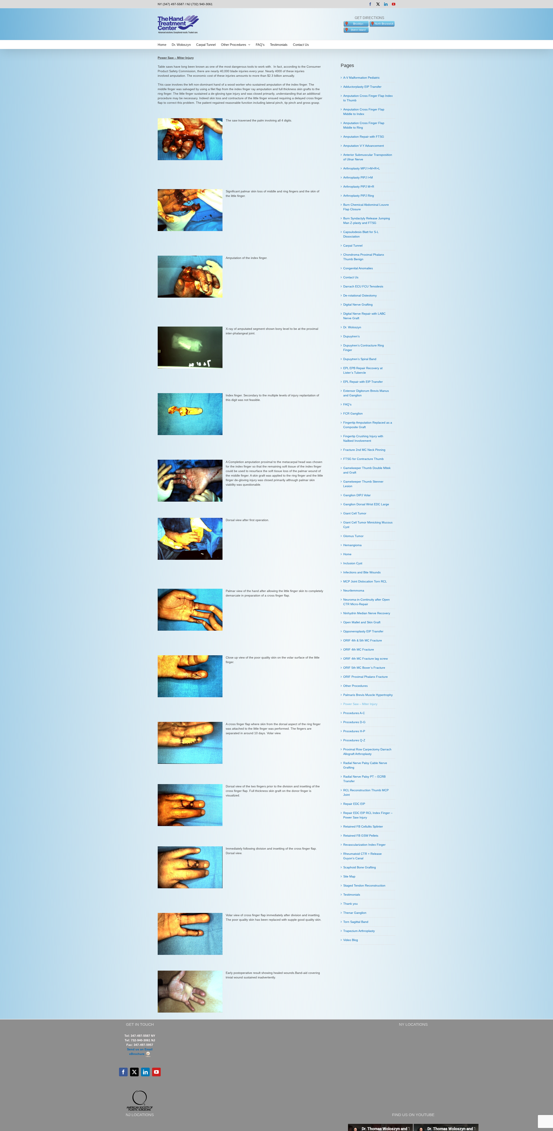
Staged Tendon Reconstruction (364, 885)
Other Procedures (355, 686)
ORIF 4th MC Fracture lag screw (365, 658)
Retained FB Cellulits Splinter (363, 826)
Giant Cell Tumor (354, 513)
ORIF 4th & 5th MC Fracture (362, 640)
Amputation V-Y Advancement (363, 145)
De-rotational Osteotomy (360, 295)
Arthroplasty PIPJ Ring (358, 195)
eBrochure (137, 1054)
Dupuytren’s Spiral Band (359, 359)
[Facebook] (123, 1072)
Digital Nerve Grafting (358, 304)
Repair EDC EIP (354, 804)
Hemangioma (352, 545)
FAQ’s (347, 404)
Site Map (349, 876)
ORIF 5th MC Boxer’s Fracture (364, 667)
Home (347, 554)
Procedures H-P (354, 731)
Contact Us (350, 277)
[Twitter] (134, 1072)
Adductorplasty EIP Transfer (362, 86)
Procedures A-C (354, 713)
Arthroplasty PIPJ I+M (358, 177)
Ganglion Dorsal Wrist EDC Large (366, 504)
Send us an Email (140, 1049)
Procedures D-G (354, 722)
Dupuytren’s (351, 336)
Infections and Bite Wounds (362, 572)
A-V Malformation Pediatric (361, 77)
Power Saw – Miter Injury (360, 704)
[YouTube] (156, 1072)
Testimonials (351, 894)
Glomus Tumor (353, 536)
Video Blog (350, 940)
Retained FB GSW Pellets (360, 835)
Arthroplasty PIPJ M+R (358, 186)
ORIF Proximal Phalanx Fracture (365, 676)
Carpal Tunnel (352, 245)
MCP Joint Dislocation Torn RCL (365, 581)
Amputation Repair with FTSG (363, 136)
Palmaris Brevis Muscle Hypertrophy (368, 695)
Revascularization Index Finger (364, 844)
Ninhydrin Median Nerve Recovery (366, 613)
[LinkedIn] (145, 1072)
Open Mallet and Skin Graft (361, 622)
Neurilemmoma (353, 590)
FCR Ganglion (353, 413)
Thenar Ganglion (354, 912)
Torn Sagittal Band (355, 922)
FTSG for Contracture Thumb (363, 459)
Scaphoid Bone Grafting (359, 867)
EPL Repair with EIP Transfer (363, 381)
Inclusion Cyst (352, 563)
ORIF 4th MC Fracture (358, 649)
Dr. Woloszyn (352, 327)
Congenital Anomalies (358, 268)
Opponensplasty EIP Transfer (363, 631)
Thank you (350, 903)
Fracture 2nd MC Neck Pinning (364, 449)
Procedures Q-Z (354, 740)
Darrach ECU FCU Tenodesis (363, 286)
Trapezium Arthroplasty (359, 931)
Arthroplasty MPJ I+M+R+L (361, 168)
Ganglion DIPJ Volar (357, 495)
